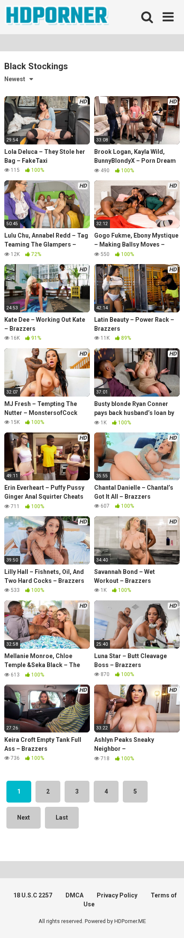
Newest (14, 79)
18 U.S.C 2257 (32, 895)
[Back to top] (168, 920)
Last (62, 817)
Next (23, 817)
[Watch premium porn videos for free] (57, 17)
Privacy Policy (117, 895)
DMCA (74, 895)
